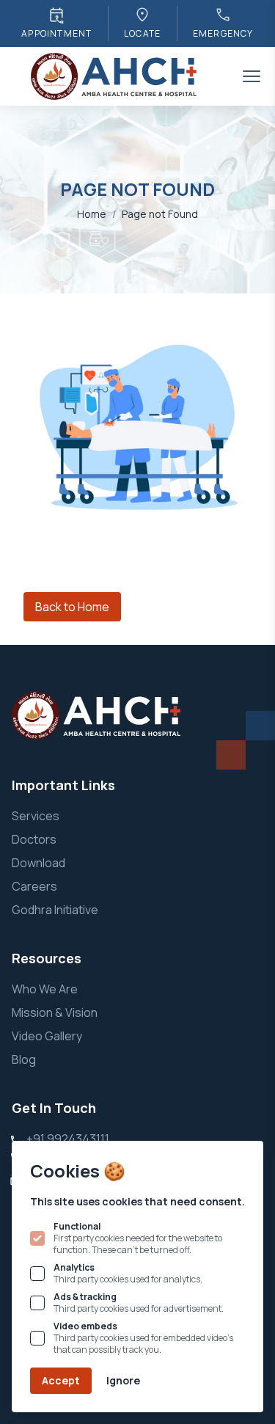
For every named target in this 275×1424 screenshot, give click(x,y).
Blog (24, 1059)
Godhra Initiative (55, 910)
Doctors (34, 839)
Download (38, 863)
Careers (34, 886)
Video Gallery (47, 1036)
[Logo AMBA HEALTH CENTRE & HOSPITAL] (115, 76)
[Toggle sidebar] (251, 76)
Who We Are (45, 989)
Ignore (123, 1380)
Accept (61, 1380)
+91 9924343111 (67, 1139)
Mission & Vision (55, 1012)
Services (35, 816)
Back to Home (72, 607)
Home (91, 214)
